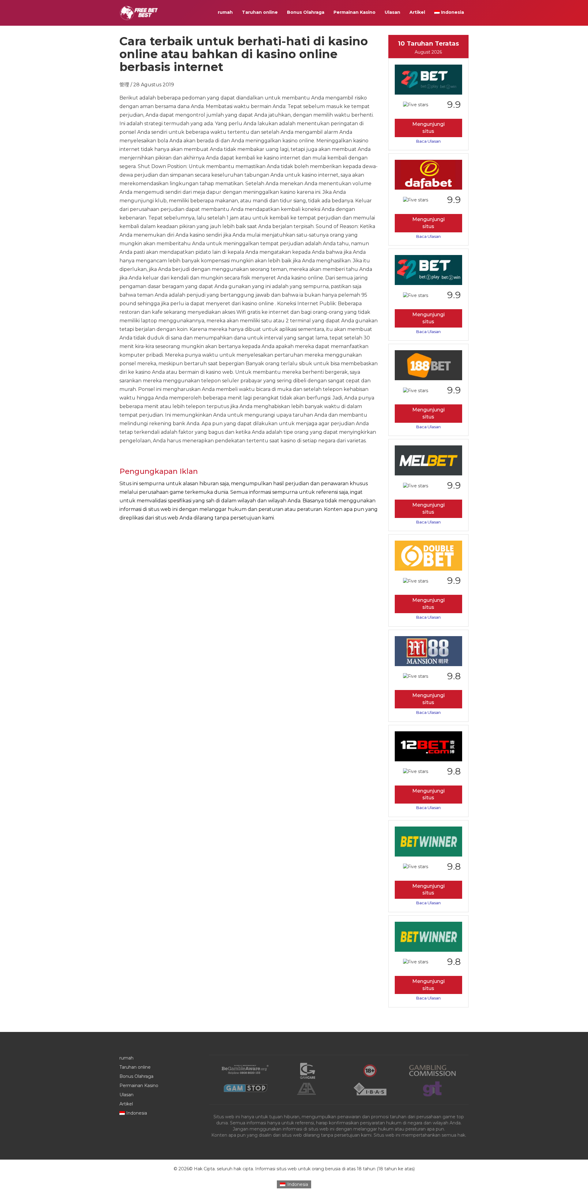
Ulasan (392, 12)
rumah (225, 12)
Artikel (417, 12)
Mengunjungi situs (428, 127)
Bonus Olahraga (305, 12)
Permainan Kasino (354, 12)
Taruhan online (260, 12)
